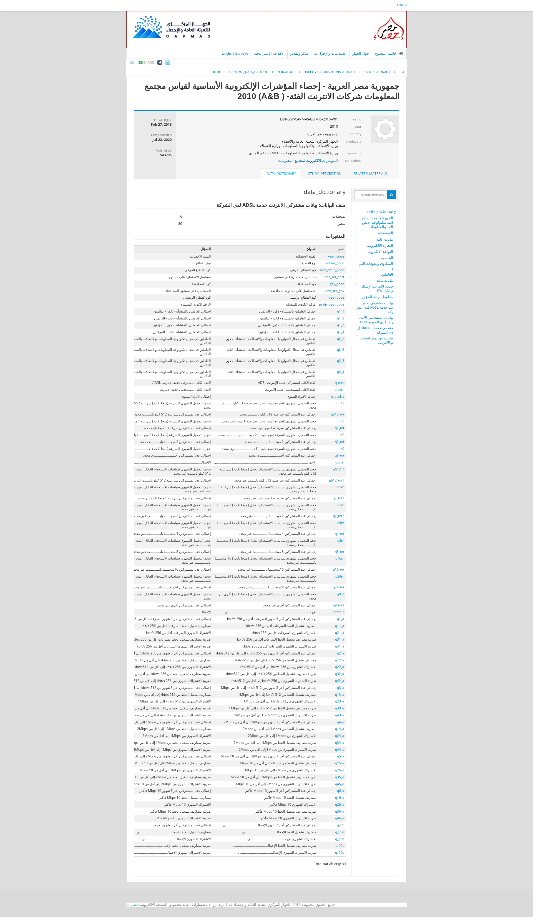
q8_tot (339, 551)
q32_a (339, 673)
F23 (401, 72)
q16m (339, 558)
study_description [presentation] (324, 173)
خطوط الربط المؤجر (377, 296)
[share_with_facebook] (159, 63)
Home (216, 72)
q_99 (340, 825)
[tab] (370, 173)
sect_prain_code (332, 270)
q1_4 (340, 331)
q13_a (339, 694)
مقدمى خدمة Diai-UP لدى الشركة (375, 330)
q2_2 (340, 349)
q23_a (339, 701)
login (402, 5)
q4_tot (339, 533)
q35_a (339, 777)
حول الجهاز (360, 53)
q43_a (339, 715)
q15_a (339, 763)
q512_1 (338, 469)
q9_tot (339, 455)
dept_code (336, 297)
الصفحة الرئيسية (401, 53)
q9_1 (340, 594)
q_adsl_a (337, 396)
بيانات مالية (384, 280)
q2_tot (339, 441)
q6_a (340, 790)
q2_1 (340, 338)
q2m (340, 505)
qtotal (339, 462)
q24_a (339, 735)
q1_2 (340, 318)
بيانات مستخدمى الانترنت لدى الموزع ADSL (376, 319)
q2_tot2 (338, 515)
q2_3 (340, 360)
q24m (339, 576)
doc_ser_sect (334, 276)
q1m (340, 487)
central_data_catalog (248, 72)
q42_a (339, 680)
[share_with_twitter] (167, 63)
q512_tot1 (336, 480)
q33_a (339, 708)
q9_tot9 (338, 605)
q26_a (339, 804)
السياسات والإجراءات (330, 53)
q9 (342, 448)
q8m (340, 540)
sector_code (335, 263)
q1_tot (339, 427)
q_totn (339, 382)
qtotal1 (338, 611)
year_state (336, 256)
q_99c (339, 845)
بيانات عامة (384, 239)
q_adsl (339, 389)
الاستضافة (385, 233)
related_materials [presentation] (370, 173)
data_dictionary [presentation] (281, 173)
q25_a (339, 770)
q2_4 (340, 371)
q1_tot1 (338, 498)
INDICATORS (286, 72)
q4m (340, 522)
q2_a (340, 653)
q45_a (339, 784)
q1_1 (340, 311)
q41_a (339, 646)
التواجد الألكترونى (380, 251)
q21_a (339, 632)
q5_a (340, 756)
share (149, 62)
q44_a (339, 749)
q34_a (339, 742)
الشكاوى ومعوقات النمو (376, 265)
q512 (340, 403)
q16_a (339, 797)
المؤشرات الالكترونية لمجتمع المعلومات (308, 160)
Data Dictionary (376, 72)
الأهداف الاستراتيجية (269, 53)
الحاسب (387, 257)
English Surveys (235, 53)
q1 (342, 421)
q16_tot (338, 569)
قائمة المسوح (385, 53)
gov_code (337, 283)
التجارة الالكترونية (380, 245)
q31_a (339, 639)
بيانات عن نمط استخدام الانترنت (376, 340)
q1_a (340, 618)
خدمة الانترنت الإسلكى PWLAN (377, 288)
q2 (342, 434)
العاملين (387, 274)
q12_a (339, 660)
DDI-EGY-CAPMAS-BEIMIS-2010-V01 (329, 72)
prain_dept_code (331, 304)
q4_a (340, 722)
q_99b (339, 839)
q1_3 (340, 325)
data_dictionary (381, 211)
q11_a (339, 625)
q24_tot (338, 587)
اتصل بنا (132, 905)
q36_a (339, 811)
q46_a (339, 818)
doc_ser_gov (334, 290)
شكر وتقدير (299, 53)
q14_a (339, 728)
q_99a (339, 832)
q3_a (340, 687)
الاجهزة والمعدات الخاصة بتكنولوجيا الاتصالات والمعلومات (377, 222)
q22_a (339, 666)
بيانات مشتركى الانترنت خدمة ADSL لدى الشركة (374, 307)
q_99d (339, 852)
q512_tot (337, 414)
